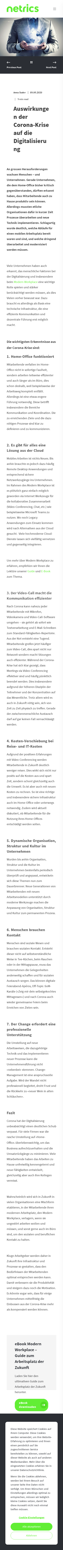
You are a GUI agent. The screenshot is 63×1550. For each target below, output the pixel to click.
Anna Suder (19, 92)
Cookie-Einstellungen (31, 1517)
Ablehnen (31, 1535)
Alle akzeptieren (32, 1526)
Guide (31, 571)
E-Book (45, 571)
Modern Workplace (26, 282)
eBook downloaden (27, 1405)
